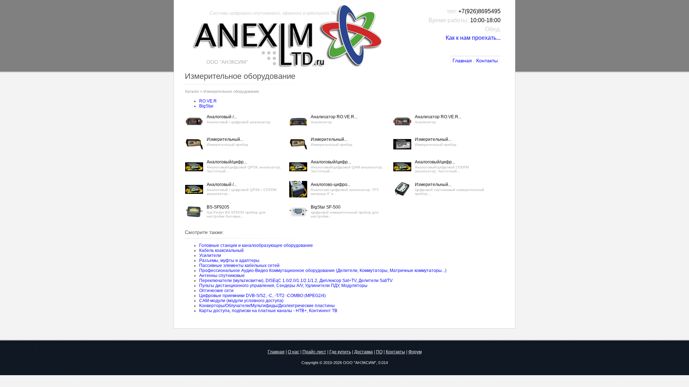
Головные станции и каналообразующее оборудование (256, 245)
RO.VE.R (208, 101)
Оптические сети (216, 290)
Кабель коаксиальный (221, 250)
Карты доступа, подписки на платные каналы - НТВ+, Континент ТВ (268, 310)
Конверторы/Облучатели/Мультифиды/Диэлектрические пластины (267, 305)
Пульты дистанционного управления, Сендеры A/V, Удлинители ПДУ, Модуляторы (283, 285)
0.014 (383, 362)
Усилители (210, 255)
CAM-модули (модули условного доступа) (241, 300)
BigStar (206, 106)
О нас (293, 351)
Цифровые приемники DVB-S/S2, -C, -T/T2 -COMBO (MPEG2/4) (262, 295)
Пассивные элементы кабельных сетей (239, 265)
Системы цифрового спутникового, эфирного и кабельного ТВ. (273, 13)
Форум (415, 351)
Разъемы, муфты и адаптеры (229, 260)
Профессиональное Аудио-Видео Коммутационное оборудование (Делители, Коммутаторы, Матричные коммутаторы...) (322, 270)
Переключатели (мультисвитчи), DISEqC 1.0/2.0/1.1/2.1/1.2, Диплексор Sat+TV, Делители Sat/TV (296, 280)
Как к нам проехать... (473, 38)
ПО (379, 351)
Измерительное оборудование (231, 91)
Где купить (340, 351)
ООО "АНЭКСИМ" (359, 362)
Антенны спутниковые (222, 275)
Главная (462, 60)
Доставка (363, 351)
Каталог (192, 91)
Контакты (487, 60)
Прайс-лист (314, 351)
